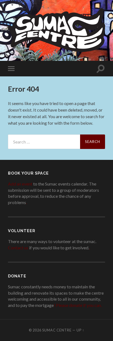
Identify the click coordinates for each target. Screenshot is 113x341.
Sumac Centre (57, 330)
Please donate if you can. (79, 305)
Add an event (20, 183)
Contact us (18, 247)
